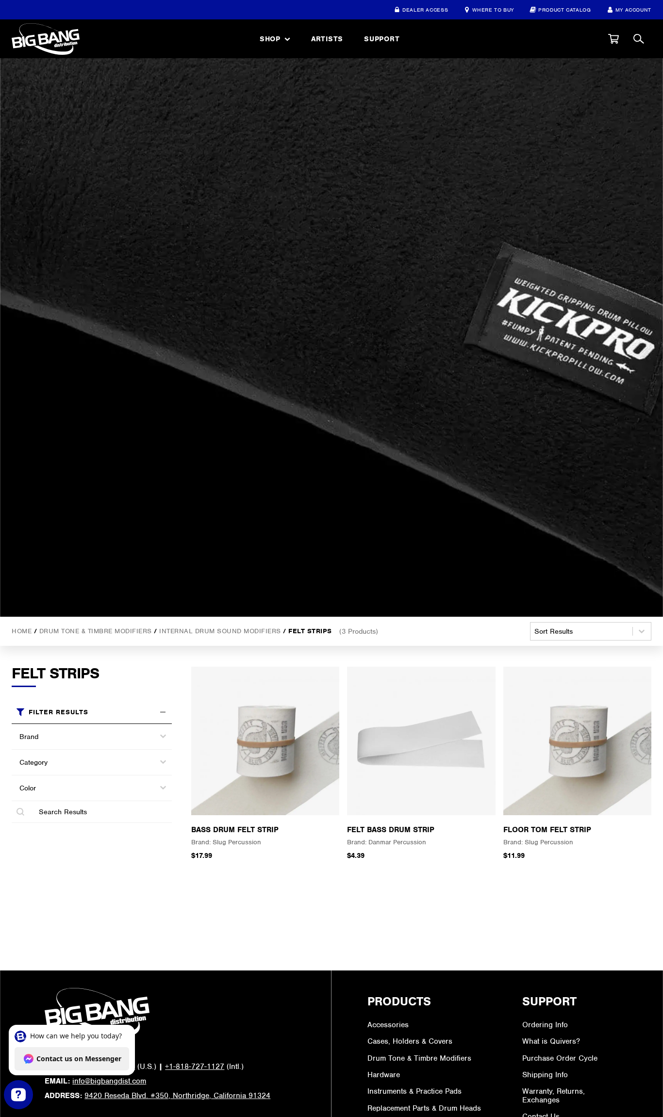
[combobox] (83, 736)
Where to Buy (493, 9)
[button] (613, 38)
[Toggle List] (163, 736)
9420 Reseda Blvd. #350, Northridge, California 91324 (177, 1096)
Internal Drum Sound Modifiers (220, 631)
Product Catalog (564, 9)
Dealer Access (425, 9)
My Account (633, 9)
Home (22, 631)
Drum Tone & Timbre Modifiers (95, 631)
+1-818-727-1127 (194, 1066)
